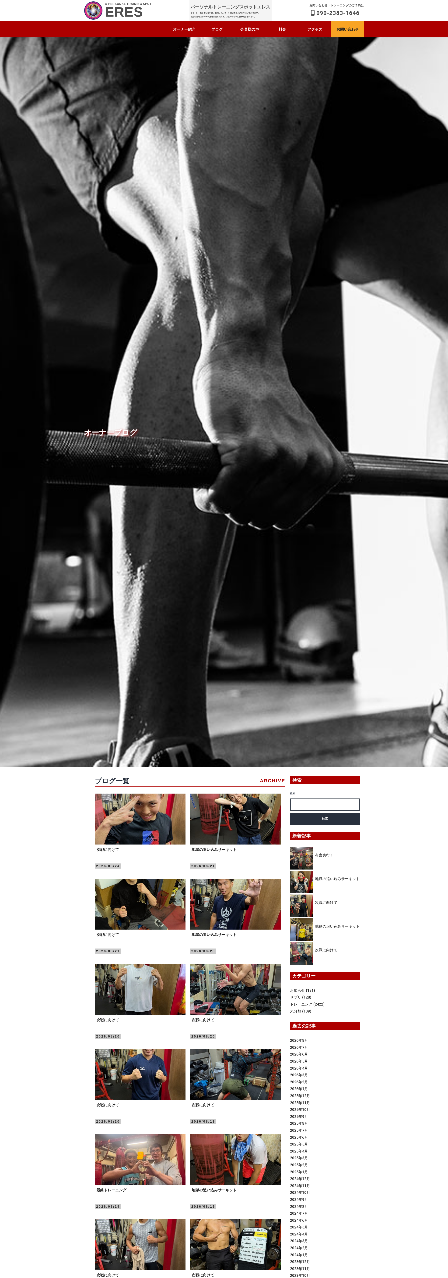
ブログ (217, 29)
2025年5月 (299, 1144)
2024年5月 (299, 1227)
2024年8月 (299, 1206)
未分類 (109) (300, 1011)
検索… (293, 793)
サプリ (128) (300, 997)
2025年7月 (299, 1130)
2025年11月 (300, 1103)
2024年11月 (300, 1186)
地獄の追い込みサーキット (337, 879)
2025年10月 (300, 1109)
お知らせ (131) (302, 990)
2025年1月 (299, 1172)
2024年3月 (299, 1241)
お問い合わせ (347, 29)
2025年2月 (299, 1165)
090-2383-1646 (336, 10)
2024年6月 (299, 1220)
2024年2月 (299, 1248)
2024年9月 (299, 1199)
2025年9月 (299, 1116)
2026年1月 (299, 1089)
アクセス (315, 29)
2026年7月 (299, 1047)
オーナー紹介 (184, 29)
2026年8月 (299, 1040)
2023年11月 (300, 1269)
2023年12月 (300, 1262)
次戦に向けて (326, 902)
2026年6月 (299, 1054)
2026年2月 (299, 1082)
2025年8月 (299, 1123)
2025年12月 (300, 1096)
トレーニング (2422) (307, 1004)
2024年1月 (299, 1255)
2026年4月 (299, 1068)
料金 (282, 29)
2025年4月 (299, 1151)
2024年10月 (300, 1192)
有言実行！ (324, 855)
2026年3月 (299, 1075)
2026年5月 (299, 1061)
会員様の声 (249, 29)
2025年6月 (299, 1137)
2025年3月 (299, 1158)
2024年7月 (299, 1213)
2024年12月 (300, 1179)
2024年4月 (299, 1234)
